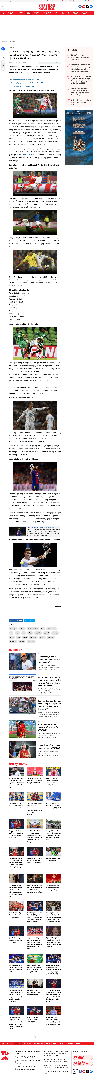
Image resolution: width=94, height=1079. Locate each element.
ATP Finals (31, 641)
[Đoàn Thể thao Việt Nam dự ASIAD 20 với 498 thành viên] (16, 906)
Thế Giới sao (75, 13)
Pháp (30, 633)
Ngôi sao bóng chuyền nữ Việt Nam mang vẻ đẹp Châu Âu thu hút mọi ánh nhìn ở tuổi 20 (34, 889)
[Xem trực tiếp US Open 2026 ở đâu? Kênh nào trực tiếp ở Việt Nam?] (53, 771)
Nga (42, 629)
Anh (11, 633)
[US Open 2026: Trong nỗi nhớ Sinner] (53, 851)
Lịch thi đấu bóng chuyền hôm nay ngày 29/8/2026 (34, 1020)
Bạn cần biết (84, 13)
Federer (35, 579)
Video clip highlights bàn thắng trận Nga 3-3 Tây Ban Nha (27, 83)
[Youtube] (88, 1)
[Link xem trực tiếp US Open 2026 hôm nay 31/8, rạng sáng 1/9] (22, 661)
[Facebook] (85, 1)
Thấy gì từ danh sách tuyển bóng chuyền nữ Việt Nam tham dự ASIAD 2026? (16, 834)
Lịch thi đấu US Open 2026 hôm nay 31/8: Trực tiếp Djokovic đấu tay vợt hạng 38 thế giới (16, 783)
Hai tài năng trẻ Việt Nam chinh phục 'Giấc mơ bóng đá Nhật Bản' (53, 806)
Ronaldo (20, 446)
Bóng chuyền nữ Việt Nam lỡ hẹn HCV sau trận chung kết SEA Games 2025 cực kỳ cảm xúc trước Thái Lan (80, 68)
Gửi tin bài (80, 1)
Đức (24, 633)
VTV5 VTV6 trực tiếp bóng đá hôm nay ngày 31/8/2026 (48, 727)
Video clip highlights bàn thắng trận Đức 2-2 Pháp (25, 79)
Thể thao (28, 13)
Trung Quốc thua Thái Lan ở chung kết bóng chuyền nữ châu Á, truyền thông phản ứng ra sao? (49, 681)
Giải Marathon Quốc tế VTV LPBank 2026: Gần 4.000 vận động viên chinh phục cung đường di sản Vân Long (34, 836)
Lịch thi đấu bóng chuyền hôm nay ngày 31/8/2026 (49, 746)
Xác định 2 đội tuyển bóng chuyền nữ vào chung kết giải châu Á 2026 (16, 968)
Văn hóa (56, 13)
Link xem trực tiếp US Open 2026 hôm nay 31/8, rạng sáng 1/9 (49, 659)
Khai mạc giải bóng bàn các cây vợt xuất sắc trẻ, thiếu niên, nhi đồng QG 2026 (34, 968)
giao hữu (38, 633)
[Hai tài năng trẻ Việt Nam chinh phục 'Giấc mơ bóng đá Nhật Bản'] (53, 796)
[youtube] (83, 6)
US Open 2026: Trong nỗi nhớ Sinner (53, 859)
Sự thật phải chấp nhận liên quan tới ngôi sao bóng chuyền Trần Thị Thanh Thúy (53, 1021)
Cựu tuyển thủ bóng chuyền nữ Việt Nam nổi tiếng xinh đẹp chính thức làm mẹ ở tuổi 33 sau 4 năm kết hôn (16, 891)
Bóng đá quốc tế (47, 13)
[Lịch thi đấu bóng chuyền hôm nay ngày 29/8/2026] (34, 1010)
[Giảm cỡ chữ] (3, 69)
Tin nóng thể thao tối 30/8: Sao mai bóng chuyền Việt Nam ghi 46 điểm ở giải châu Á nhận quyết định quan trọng (16, 863)
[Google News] (49, 63)
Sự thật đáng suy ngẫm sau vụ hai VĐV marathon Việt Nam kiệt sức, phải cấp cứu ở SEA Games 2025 (81, 80)
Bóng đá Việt (36, 13)
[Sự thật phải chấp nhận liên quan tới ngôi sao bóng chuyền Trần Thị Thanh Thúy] (53, 1010)
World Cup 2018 (28, 155)
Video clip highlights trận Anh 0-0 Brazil (22, 86)
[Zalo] (91, 6)
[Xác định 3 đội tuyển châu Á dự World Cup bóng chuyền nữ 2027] (16, 796)
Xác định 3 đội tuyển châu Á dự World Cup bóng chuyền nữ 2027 (16, 806)
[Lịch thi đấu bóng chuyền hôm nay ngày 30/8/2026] (16, 931)
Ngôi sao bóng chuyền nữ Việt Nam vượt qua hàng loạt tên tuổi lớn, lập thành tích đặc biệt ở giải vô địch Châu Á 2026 (53, 995)
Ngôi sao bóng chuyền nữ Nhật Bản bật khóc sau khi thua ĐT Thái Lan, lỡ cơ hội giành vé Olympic (53, 942)
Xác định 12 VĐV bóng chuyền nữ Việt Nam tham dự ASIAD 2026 (34, 860)
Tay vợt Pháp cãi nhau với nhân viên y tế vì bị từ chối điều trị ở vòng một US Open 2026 (49, 705)
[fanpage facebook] (80, 6)
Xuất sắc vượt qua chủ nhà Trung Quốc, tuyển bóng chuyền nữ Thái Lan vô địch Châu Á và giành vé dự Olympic (34, 809)
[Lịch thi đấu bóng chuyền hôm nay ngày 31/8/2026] (22, 749)
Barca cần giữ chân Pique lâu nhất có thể (40, 527)
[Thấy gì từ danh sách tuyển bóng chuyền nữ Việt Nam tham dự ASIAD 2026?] (16, 824)
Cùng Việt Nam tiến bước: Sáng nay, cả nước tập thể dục (52, 888)
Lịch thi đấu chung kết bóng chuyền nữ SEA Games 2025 (81, 102)
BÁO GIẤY (51, 1)
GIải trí (68, 13)
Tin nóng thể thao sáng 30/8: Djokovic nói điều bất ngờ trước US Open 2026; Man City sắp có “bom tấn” (53, 917)
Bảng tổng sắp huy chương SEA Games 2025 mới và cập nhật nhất (80, 57)
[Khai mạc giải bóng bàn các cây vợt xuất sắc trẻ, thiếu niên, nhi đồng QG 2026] (34, 958)
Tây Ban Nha (51, 629)
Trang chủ (4, 41)
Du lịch (62, 13)
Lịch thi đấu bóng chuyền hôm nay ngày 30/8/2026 (16, 940)
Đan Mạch (13, 629)
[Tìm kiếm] (3, 6)
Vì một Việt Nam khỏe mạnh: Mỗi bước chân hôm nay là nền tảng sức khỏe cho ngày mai (53, 835)
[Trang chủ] (3, 13)
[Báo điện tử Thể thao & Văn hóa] (47, 7)
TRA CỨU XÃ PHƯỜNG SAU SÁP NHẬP (66, 1)
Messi (11, 500)
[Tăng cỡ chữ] (3, 62)
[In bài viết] (3, 57)
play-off (46, 633)
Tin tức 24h (20, 13)
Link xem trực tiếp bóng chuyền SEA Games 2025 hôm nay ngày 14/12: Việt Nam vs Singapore (80, 91)
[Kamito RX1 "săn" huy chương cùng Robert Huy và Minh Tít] (34, 983)
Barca (25, 637)
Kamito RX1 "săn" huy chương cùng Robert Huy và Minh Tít (34, 992)
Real (18, 637)
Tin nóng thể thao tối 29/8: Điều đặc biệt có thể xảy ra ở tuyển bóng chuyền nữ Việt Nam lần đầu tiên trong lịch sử (16, 995)
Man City (51, 637)
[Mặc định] (3, 65)
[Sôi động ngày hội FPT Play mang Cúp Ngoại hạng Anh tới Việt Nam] (34, 771)
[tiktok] (87, 6)
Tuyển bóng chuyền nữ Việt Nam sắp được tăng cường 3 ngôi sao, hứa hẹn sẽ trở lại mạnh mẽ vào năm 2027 (34, 943)
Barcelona (33, 637)
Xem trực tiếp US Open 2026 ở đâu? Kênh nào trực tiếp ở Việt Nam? (53, 782)
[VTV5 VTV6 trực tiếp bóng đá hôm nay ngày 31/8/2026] (22, 729)
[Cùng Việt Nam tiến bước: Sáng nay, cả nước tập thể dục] (53, 878)
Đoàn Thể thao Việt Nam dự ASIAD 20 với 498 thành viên (16, 915)
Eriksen (22, 629)
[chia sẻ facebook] (3, 53)
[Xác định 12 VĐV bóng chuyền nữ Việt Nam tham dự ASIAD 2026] (34, 851)
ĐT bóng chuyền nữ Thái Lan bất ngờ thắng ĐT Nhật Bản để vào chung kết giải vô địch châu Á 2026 (53, 969)
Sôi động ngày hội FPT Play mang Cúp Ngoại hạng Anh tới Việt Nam (34, 781)
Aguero (42, 637)
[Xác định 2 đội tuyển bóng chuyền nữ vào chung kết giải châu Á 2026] (16, 958)
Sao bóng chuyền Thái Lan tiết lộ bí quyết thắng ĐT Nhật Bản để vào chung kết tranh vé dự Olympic (34, 917)
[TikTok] (92, 1)
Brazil (17, 633)
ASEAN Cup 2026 (10, 13)
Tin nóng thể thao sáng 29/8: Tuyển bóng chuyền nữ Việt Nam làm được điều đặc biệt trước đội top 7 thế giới (16, 1023)
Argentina (13, 641)
